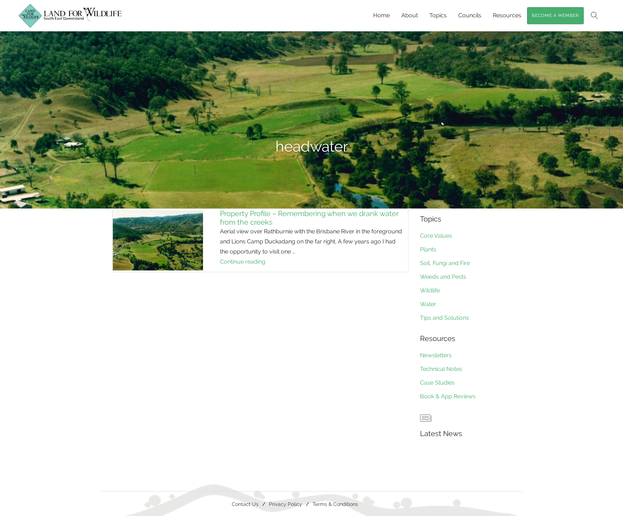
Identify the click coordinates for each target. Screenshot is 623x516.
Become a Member (555, 15)
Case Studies (437, 382)
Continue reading (261, 262)
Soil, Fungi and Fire (445, 263)
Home (381, 15)
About (409, 15)
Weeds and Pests (443, 276)
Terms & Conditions (335, 504)
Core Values (436, 235)
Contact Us (245, 504)
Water (428, 304)
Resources (507, 15)
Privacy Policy (285, 504)
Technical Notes (441, 368)
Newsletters (436, 355)
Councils (469, 15)
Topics (438, 15)
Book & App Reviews (448, 396)
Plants (428, 249)
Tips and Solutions (444, 317)
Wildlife (430, 290)
